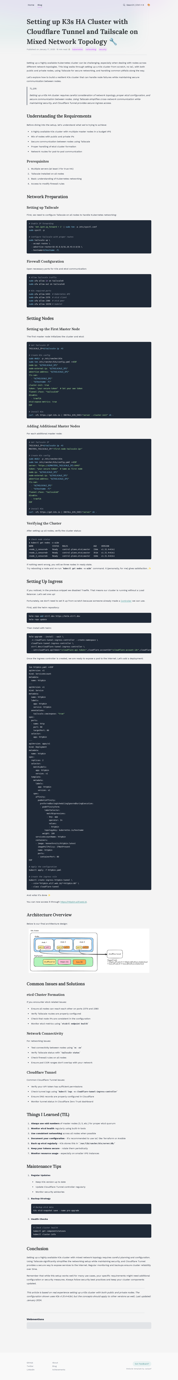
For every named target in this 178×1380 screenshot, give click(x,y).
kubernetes (77, 49)
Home (31, 5)
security (102, 49)
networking (91, 49)
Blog (40, 5)
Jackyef (148, 1369)
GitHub (30, 1363)
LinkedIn (30, 1369)
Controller (126, 601)
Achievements (58, 1369)
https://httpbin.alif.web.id (73, 902)
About (55, 1363)
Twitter (30, 1366)
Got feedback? (142, 1364)
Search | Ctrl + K (135, 5)
